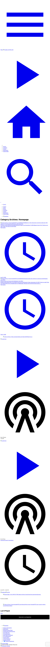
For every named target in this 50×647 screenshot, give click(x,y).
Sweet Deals (6, 151)
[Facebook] (5, 216)
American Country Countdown (7, 540)
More (2, 613)
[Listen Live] (25, 363)
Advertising (5, 150)
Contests (5, 147)
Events (4, 149)
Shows (4, 146)
